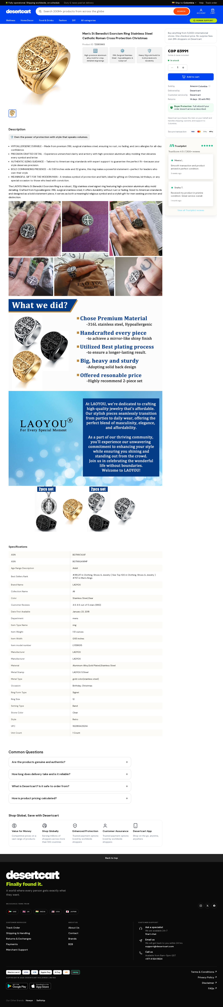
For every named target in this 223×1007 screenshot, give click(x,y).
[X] (207, 905)
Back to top (111, 858)
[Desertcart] (18, 11)
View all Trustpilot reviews (190, 210)
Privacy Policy (207, 977)
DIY (74, 20)
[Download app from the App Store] (40, 986)
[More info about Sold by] (209, 86)
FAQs (212, 988)
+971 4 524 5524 (153, 958)
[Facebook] (214, 905)
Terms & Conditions (204, 971)
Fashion (63, 20)
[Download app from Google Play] (17, 986)
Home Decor (27, 20)
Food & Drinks (46, 20)
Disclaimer (209, 983)
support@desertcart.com (159, 946)
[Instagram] (201, 905)
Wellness (10, 20)
